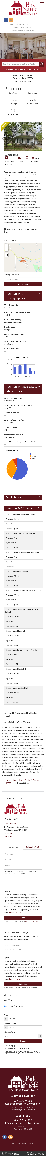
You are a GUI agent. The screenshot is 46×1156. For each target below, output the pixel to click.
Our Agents (8, 837)
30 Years (9, 1006)
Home (6, 780)
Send (23, 918)
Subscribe (23, 984)
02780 (8, 783)
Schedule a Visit (32, 847)
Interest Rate (9, 1032)
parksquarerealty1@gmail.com (23, 30)
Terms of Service (36, 921)
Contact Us (8, 833)
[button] (41, 64)
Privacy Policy (15, 912)
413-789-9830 (12, 823)
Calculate (23, 1041)
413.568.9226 (26, 27)
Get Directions (23, 284)
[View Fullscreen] (6, 255)
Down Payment (10, 1023)
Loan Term (8, 1000)
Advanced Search (14, 70)
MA (21, 780)
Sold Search (32, 70)
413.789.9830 (28, 24)
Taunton (36, 780)
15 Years (19, 1006)
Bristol (27, 780)
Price (6, 1015)
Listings (14, 780)
